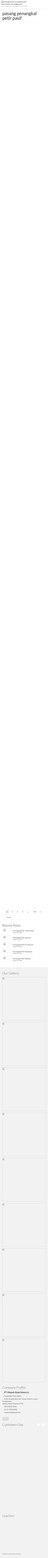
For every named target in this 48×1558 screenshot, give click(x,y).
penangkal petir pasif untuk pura (13, 613)
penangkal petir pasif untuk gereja (22, 521)
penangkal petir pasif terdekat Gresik (23, 421)
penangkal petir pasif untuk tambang (22, 634)
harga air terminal (27, 719)
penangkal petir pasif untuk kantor (14, 539)
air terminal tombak (32, 769)
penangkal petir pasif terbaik (12, 390)
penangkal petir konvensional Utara (34, 228)
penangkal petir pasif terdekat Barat (21, 403)
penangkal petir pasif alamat (36, 236)
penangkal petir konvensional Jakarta (21, 159)
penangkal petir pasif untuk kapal (33, 539)
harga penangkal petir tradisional (31, 84)
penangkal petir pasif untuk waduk (31, 649)
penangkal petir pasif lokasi (19, 315)
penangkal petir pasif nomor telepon (30, 328)
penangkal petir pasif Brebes (31, 264)
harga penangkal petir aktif (28, 722)
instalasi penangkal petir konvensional (20, 729)
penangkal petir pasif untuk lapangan (22, 559)
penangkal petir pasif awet (12, 249)
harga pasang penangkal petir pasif (14, 79)
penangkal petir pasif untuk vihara (35, 647)
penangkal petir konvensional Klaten (14, 169)
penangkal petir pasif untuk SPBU (18, 629)
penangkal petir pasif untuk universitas (15, 647)
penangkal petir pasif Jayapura (28, 297)
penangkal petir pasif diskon (34, 277)
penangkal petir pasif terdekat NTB (23, 449)
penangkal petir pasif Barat (19, 254)
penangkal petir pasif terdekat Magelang (28, 441)
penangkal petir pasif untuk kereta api (15, 541)
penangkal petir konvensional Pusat (21, 200)
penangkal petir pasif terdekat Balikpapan (29, 398)
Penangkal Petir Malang (21, 959)
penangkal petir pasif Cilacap (18, 269)
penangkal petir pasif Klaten (27, 305)
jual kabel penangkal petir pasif (29, 100)
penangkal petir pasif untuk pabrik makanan (23, 585)
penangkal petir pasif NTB (12, 331)
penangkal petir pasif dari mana (24, 274)
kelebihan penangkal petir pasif (32, 110)
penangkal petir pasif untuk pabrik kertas (16, 583)
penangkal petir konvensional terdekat (29, 225)
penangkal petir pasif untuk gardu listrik (22, 518)
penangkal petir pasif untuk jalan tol (33, 534)
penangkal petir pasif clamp (28, 272)
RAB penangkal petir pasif (29, 662)
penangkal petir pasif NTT (26, 331)
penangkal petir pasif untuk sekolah (18, 624)
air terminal (9, 719)
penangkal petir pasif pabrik (31, 333)
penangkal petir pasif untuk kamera (35, 536)
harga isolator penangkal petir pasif (14, 76)
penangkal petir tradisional (36, 657)
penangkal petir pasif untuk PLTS (26, 608)
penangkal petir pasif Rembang (35, 359)
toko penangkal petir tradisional (19, 667)
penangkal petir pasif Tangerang (23, 385)
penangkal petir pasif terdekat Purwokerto (30, 462)
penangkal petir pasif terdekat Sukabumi (16, 477)
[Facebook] (4, 1419)
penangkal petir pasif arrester (18, 246)
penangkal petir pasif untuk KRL (22, 547)
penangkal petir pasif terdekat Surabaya (26, 482)
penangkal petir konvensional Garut (34, 153)
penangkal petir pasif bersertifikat (23, 261)
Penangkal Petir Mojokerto (22, 952)
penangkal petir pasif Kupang (35, 310)
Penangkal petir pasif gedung (32, 285)
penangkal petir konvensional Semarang (16, 207)
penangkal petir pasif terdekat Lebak (25, 439)
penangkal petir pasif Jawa (12, 297)
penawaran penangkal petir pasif (35, 660)
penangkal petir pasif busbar (28, 267)
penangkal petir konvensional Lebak (20, 174)
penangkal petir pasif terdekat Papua (30, 454)
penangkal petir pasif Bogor (15, 264)
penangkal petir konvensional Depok (14, 151)
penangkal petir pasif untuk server (18, 626)
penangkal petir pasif (17, 233)
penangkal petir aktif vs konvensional (21, 123)
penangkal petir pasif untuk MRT (35, 570)
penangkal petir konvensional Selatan (31, 205)
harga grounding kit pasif (29, 71)
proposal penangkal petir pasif (13, 662)
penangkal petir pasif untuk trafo (13, 644)
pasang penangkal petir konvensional (18, 742)
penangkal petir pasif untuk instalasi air (27, 529)
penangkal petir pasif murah (12, 328)
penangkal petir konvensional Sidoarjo (19, 210)
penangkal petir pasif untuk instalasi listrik (32, 531)
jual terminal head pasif (17, 107)
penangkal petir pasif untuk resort (32, 613)
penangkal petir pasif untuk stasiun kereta (20, 631)
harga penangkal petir (15, 722)
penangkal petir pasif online (15, 333)
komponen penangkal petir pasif (13, 112)
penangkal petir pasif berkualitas (23, 259)
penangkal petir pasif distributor (13, 279)
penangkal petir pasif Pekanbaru (32, 341)
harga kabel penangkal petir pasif (33, 76)
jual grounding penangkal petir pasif (30, 97)
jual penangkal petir (14, 735)
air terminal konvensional (19, 693)
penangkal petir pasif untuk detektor (23, 516)
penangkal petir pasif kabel (36, 300)
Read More (27, 56)
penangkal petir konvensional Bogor (25, 143)
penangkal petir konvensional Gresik (14, 156)
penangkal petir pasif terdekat (29, 392)
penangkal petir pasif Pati (35, 338)
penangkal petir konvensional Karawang (32, 166)
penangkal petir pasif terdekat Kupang (19, 436)
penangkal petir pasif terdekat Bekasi (24, 405)
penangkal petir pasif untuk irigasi (14, 534)
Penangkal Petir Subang (22, 938)
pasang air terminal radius (23, 740)
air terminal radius (17, 719)
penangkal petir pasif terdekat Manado (19, 446)
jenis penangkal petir (22, 92)
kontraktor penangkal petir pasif (31, 112)
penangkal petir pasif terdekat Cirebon (30, 413)
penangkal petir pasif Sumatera (18, 377)
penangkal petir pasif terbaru (12, 392)
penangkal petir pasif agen (21, 236)
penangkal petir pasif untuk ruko (18, 618)
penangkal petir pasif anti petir (18, 243)
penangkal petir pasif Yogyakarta (19, 657)
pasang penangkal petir (18, 38)
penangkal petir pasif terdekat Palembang (23, 451)
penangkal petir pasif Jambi (36, 295)
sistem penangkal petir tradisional (26, 665)
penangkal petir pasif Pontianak (34, 349)
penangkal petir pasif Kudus (18, 310)
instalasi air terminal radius (27, 727)
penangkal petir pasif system (27, 382)
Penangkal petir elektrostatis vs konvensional (20, 125)
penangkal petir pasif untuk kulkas (20, 549)
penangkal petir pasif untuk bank (20, 505)
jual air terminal (29, 732)
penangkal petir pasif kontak (21, 308)
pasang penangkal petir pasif (20, 120)
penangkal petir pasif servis (12, 369)
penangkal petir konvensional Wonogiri (15, 231)
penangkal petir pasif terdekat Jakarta (26, 423)
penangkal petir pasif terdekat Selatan (26, 469)
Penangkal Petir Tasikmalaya (23, 931)
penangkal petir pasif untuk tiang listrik (28, 639)
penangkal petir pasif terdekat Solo (35, 475)
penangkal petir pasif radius (19, 359)
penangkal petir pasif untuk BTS (20, 508)
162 (35, 912)
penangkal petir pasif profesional (13, 351)
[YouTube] (7, 1419)
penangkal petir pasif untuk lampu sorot (29, 554)
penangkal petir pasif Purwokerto (26, 356)
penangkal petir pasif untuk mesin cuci (19, 567)
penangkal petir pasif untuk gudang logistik (24, 523)
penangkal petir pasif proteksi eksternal (25, 354)
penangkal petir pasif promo (30, 351)
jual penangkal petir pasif (28, 102)
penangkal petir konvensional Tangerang (22, 220)
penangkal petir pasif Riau (27, 362)
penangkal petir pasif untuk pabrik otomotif (31, 588)
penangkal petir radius (23, 747)
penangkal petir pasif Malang (21, 320)
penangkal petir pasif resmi (12, 362)
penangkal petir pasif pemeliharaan (14, 344)
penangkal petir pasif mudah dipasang (31, 326)
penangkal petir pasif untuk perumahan (24, 603)
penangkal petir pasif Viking (27, 652)
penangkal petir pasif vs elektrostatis (22, 654)
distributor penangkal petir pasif (28, 64)
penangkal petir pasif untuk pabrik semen (16, 590)
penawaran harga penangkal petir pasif (15, 660)
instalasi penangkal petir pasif (25, 89)
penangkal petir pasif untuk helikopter (27, 526)
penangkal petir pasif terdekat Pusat (14, 464)
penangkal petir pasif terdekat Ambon (29, 395)
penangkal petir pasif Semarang (18, 367)
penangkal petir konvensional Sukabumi (26, 213)
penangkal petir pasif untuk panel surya (28, 595)
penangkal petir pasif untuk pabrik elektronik (17, 575)
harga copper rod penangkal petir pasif (27, 69)
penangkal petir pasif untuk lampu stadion (16, 557)
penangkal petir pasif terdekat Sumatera (21, 480)
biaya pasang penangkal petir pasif (15, 61)
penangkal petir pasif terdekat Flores (19, 418)
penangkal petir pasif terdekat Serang (31, 472)
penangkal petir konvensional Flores (14, 153)
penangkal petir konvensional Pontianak (15, 197)
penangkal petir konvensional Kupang (15, 171)
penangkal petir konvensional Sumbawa (15, 218)
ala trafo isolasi (28, 851)
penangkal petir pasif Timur (30, 498)
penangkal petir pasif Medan (36, 323)
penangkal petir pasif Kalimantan (13, 302)
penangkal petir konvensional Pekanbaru (30, 195)
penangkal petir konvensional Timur (14, 228)
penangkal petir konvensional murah (19, 184)
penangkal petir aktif (36, 745)
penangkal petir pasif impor (33, 290)
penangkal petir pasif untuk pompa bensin (28, 611)
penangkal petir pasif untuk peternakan (27, 606)
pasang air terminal (10, 740)
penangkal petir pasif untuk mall (19, 562)
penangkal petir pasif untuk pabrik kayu (30, 580)
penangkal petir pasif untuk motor (17, 570)
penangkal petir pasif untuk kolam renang (20, 544)
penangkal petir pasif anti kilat (22, 241)
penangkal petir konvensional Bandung (29, 133)
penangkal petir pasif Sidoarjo (28, 369)
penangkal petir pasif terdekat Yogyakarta (26, 493)
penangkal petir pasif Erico (23, 282)
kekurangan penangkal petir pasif (14, 110)
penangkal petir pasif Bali (26, 249)
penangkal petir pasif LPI (11, 318)
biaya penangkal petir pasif (32, 61)
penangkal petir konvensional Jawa (25, 161)
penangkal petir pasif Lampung (28, 313)
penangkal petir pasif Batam (35, 254)
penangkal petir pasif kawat (12, 305)
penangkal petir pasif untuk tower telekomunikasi (30, 642)
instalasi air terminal (14, 727)
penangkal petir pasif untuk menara (18, 565)
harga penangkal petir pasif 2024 (29, 82)
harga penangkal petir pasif (12, 82)
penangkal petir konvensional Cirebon (30, 148)
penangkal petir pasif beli (27, 256)
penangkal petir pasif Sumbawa (36, 377)
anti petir (29, 693)
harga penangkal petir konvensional (34, 79)
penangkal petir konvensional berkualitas (20, 141)
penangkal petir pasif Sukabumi (20, 374)
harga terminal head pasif (29, 87)
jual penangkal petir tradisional (23, 105)
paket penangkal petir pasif (20, 118)
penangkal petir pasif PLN (18, 349)
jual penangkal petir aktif (26, 735)
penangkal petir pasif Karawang (31, 302)
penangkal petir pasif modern (13, 326)
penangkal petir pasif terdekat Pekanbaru (23, 459)
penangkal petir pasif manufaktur (18, 323)
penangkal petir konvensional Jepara (28, 164)
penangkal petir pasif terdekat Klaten (15, 434)
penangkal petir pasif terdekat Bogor (25, 408)
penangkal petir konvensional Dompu (35, 151)
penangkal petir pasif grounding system (31, 287)
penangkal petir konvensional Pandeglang (23, 189)
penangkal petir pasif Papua (19, 338)
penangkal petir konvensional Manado (15, 182)
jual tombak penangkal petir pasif (33, 107)
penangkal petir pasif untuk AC (21, 500)
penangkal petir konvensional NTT (17, 187)
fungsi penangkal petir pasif (27, 66)
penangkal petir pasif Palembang (25, 336)
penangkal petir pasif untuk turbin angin (33, 644)
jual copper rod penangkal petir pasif (18, 94)
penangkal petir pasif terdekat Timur (22, 490)
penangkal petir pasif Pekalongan (14, 341)
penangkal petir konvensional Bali (26, 130)
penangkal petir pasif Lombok (35, 315)
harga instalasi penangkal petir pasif (32, 74)
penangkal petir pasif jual (21, 300)
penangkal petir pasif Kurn (12, 313)
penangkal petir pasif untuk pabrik (14, 572)
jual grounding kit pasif (14, 97)
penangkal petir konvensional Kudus (35, 169)
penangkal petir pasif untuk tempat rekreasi (24, 636)
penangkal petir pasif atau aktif (35, 246)
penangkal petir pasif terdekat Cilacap (27, 410)
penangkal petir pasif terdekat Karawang (33, 431)
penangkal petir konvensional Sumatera (31, 215)
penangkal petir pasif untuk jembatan (15, 536)
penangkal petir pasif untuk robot (14, 616)
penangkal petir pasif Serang (35, 367)
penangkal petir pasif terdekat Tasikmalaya (33, 485)
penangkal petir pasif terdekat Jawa (26, 426)
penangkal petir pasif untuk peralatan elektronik (31, 598)
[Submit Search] (4, 917)
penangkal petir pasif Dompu (30, 279)
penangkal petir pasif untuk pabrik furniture (24, 577)
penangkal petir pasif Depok (18, 277)
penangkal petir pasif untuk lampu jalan (23, 552)
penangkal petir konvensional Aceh (22, 128)
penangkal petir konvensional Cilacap (27, 146)
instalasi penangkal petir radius (16, 732)
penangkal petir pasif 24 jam (31, 233)
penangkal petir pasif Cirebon (13, 272)
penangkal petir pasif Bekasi (12, 256)
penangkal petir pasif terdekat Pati (14, 457)
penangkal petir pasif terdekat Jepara (28, 428)
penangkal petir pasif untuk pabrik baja (34, 572)
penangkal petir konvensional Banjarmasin (16, 136)
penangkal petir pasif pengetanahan (18, 346)
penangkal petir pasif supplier (13, 380)
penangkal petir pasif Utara (12, 652)
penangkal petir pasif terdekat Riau (20, 467)
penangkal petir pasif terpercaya (24, 495)
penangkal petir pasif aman (12, 238)
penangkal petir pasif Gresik (12, 287)
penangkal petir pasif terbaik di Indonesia (32, 390)
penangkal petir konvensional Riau (27, 202)
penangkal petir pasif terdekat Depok (15, 416)
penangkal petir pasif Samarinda (20, 364)
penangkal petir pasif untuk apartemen (18, 503)
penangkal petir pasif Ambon (28, 238)
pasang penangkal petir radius (13, 745)
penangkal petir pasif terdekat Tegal (14, 487)
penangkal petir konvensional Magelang (28, 177)
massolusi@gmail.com (12, 1412)
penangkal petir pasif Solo (17, 372)
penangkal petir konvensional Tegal (29, 223)
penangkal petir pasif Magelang (27, 318)
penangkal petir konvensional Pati (26, 192)
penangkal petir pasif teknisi (34, 387)
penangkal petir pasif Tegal (19, 387)
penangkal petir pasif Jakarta (21, 295)
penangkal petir (30, 38)
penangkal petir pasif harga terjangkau (15, 290)
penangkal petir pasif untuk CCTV (18, 511)
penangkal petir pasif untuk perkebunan (15, 601)
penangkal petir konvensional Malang (31, 179)
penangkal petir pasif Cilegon (34, 269)
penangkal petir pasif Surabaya (29, 380)
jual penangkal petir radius (34, 737)
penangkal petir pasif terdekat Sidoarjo (15, 475)
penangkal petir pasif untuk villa (13, 649)
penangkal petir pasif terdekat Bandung (15, 400)
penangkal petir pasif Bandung (20, 251)
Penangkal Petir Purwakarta (23, 945)
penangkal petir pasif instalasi (30, 292)
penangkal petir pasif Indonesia (13, 292)
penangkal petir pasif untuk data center (20, 513)
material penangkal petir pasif (25, 115)
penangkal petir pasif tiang (15, 498)
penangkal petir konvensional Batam (18, 138)
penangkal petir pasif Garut (16, 285)
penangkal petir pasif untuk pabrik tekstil (23, 593)
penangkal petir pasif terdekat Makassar (15, 444)
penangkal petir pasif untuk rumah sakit (19, 621)
